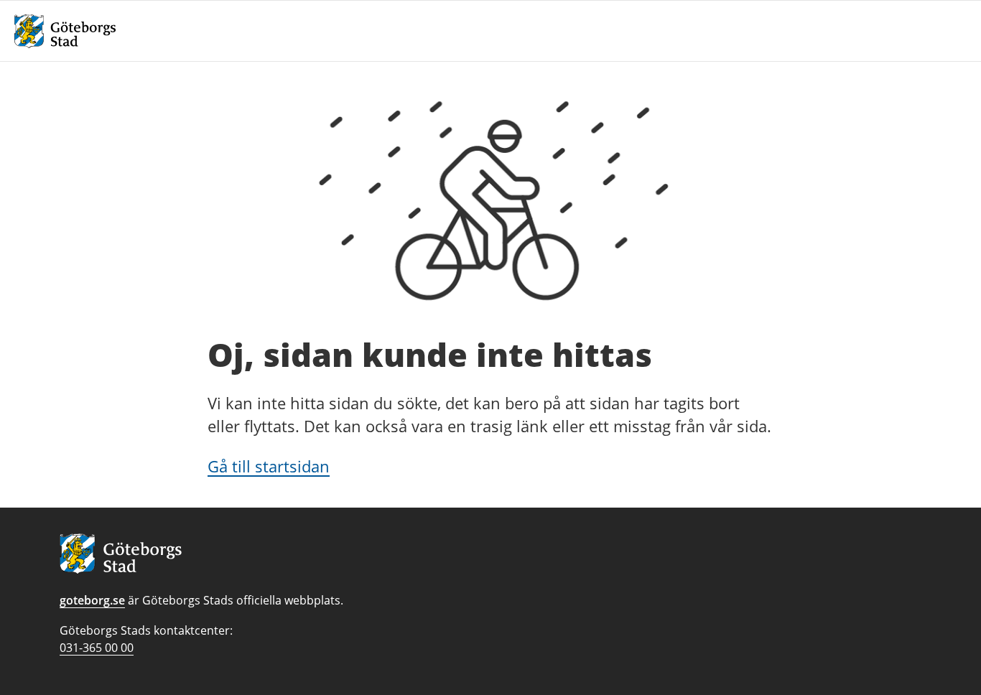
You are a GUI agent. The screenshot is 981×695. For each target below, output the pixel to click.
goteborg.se (92, 600)
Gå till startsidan (269, 466)
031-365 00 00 (97, 648)
